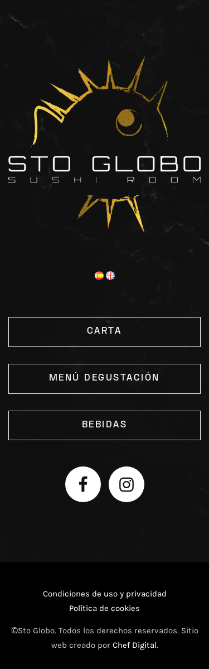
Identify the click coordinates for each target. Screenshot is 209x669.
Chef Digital (135, 645)
